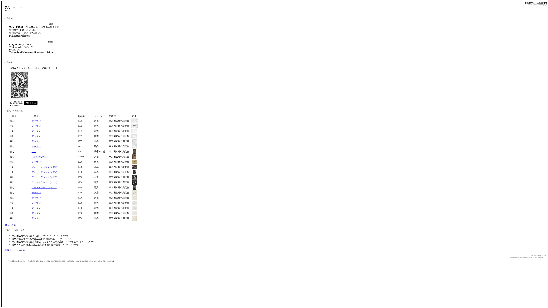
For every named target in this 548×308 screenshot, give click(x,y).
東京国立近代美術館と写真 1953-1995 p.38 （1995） (40, 235)
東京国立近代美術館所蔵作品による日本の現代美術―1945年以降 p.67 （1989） (53, 241)
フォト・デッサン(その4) (44, 182)
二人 (34, 151)
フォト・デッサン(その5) (44, 187)
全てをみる (10, 224)
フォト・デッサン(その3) (44, 177)
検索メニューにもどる (15, 250)
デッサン (36, 120)
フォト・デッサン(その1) (44, 167)
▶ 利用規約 (14, 106)
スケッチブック (40, 156)
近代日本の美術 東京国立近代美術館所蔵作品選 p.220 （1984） (45, 244)
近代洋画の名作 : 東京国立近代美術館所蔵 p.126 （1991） (42, 238)
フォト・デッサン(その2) (44, 172)
